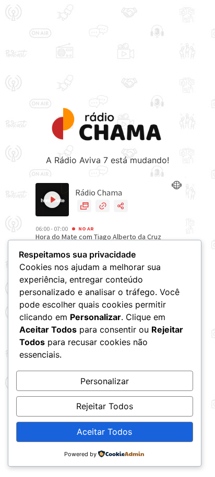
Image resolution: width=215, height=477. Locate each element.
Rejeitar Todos (104, 406)
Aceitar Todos (104, 431)
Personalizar (104, 381)
